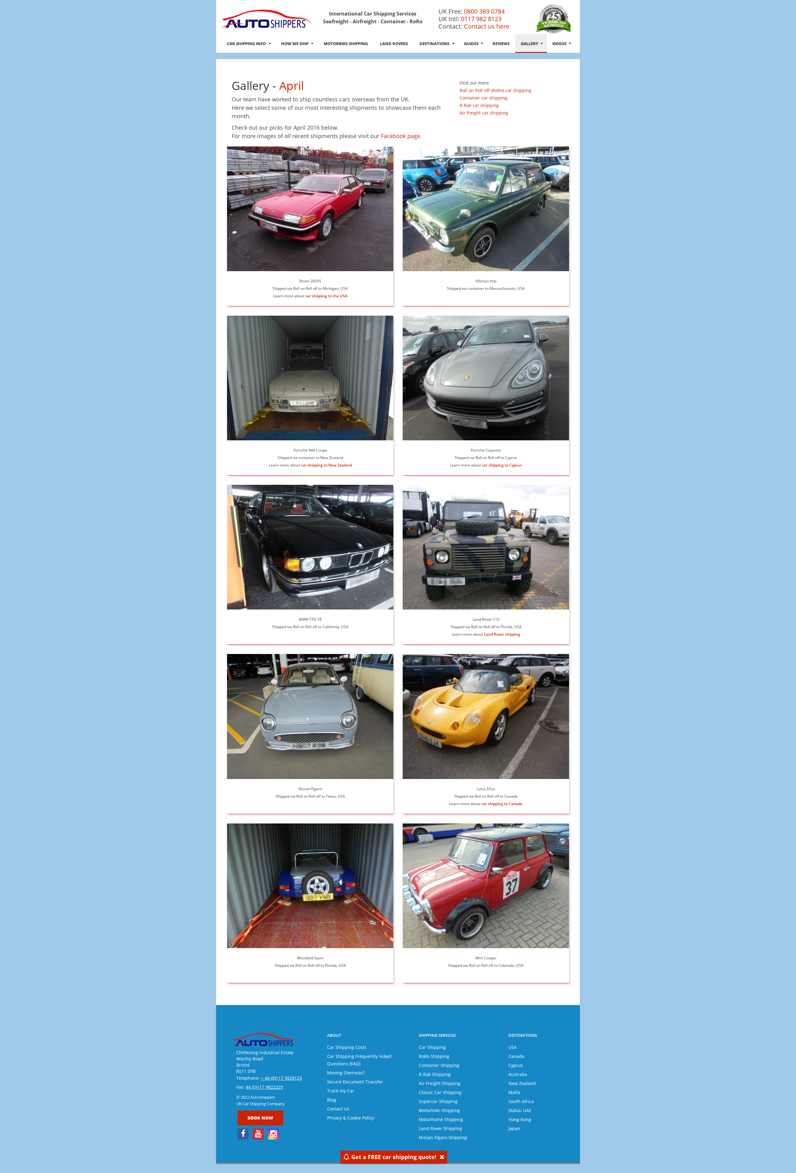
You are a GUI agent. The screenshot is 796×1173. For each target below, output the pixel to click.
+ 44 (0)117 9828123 (281, 1078)
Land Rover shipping (502, 634)
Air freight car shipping (484, 113)
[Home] (267, 18)
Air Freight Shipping (439, 1083)
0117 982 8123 (481, 19)
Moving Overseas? (346, 1073)
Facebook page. (401, 136)
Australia (517, 1074)
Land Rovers (394, 43)
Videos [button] (559, 43)
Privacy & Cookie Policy (350, 1118)
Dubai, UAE (519, 1110)
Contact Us (338, 1109)
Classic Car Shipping (440, 1092)
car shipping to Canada (501, 803)
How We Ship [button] (294, 43)
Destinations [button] (434, 43)
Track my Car (340, 1091)
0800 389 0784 (484, 11)
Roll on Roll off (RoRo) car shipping (495, 90)
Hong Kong (519, 1119)
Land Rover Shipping (440, 1128)
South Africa (521, 1101)
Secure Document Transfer (355, 1082)
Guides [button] (471, 43)
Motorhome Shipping (441, 1119)
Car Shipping (432, 1047)
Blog (331, 1100)
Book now (260, 1118)
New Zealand (522, 1083)
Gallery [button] (529, 43)
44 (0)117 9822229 (264, 1087)
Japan (514, 1128)
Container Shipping (439, 1065)
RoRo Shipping (434, 1056)
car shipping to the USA (326, 296)
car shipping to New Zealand (326, 465)
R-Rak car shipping (479, 105)
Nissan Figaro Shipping (443, 1137)
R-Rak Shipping (435, 1074)
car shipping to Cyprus (502, 465)
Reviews (501, 43)
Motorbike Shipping (346, 43)
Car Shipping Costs (347, 1047)
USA (512, 1047)
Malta (514, 1092)
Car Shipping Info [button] (246, 43)
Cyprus (515, 1065)
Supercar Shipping (438, 1101)
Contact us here (486, 26)
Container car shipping (483, 98)
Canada (516, 1056)
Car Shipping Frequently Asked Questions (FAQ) (359, 1060)
